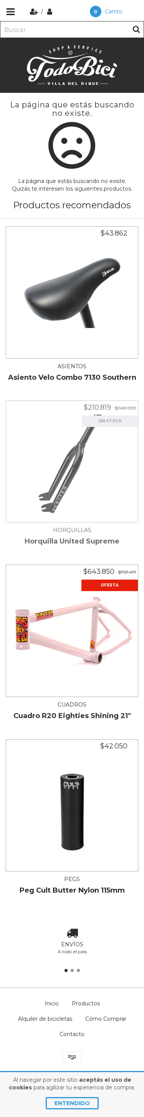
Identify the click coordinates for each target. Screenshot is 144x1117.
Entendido (72, 1103)
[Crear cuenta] (35, 11)
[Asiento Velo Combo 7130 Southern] (72, 292)
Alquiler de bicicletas (45, 1018)
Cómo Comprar (105, 1018)
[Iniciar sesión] (49, 11)
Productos (86, 1003)
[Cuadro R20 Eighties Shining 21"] (72, 631)
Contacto (72, 1034)
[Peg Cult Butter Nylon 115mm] (72, 805)
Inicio (52, 1003)
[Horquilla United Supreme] (72, 461)
